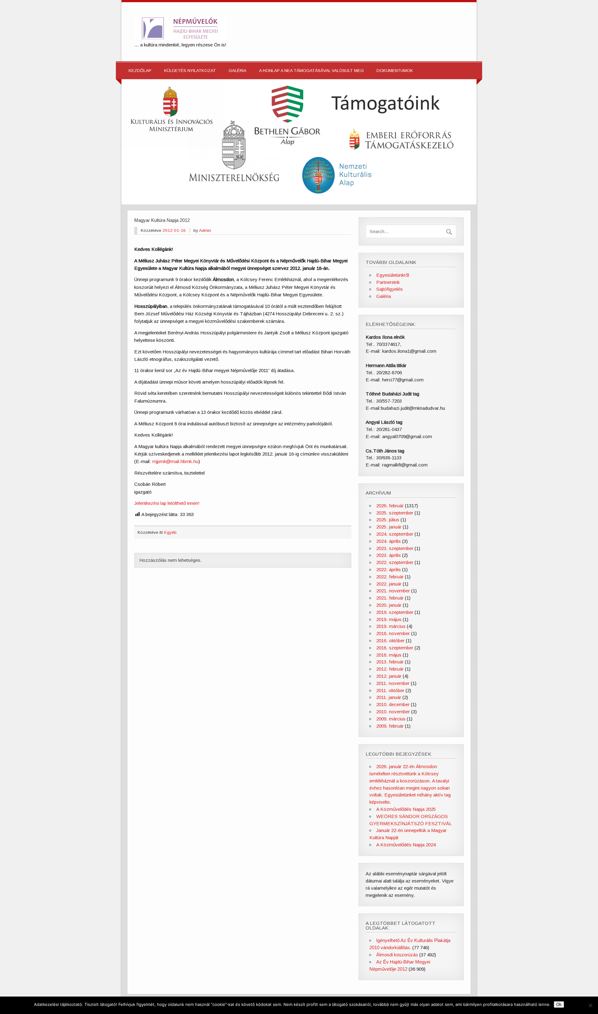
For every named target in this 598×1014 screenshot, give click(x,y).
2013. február (390, 661)
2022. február (390, 576)
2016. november (393, 633)
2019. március (391, 626)
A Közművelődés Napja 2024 (406, 844)
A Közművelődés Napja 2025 (406, 809)
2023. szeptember (394, 548)
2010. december (393, 704)
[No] (590, 1005)
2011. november (393, 683)
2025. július (387, 519)
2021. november (393, 590)
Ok (559, 1004)
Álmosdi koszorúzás (397, 954)
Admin (205, 230)
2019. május (388, 619)
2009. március (391, 718)
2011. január (388, 697)
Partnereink (388, 282)
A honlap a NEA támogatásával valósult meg (311, 70)
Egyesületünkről (392, 275)
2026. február (390, 505)
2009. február (390, 726)
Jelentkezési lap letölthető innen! (167, 503)
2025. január (388, 526)
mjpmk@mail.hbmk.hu (175, 461)
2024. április (388, 541)
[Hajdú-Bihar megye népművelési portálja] (180, 38)
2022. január (388, 583)
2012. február (390, 669)
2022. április (388, 569)
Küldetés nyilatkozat (190, 70)
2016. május (388, 655)
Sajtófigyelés (389, 289)
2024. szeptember (394, 534)
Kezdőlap (140, 70)
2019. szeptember (394, 612)
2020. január (388, 605)
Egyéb (170, 532)
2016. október (390, 640)
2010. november (393, 711)
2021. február (390, 597)
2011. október (390, 690)
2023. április (388, 555)
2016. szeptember (394, 647)
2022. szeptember (394, 562)
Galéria (237, 70)
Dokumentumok (395, 70)
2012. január (388, 676)
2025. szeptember (394, 512)
